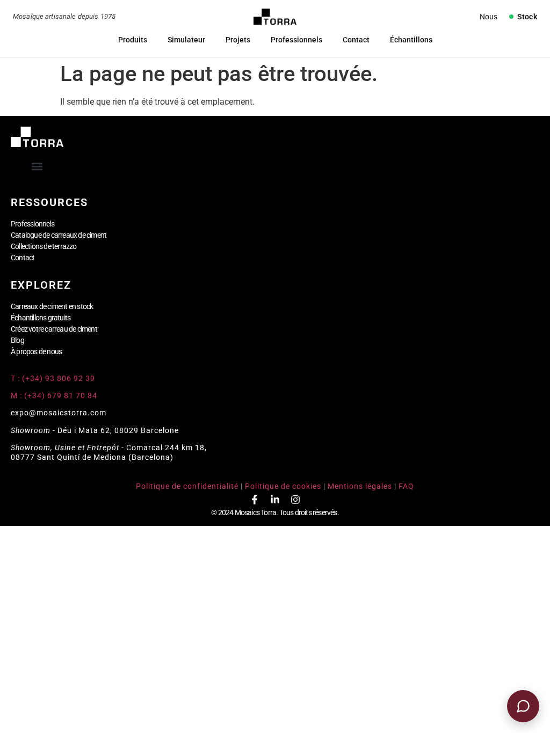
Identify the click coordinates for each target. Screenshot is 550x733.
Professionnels (296, 39)
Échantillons (411, 39)
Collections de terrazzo (44, 246)
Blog (17, 340)
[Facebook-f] (254, 499)
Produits (132, 39)
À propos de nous (36, 351)
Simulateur (186, 39)
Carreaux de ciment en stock (52, 306)
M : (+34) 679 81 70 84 (54, 395)
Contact (356, 39)
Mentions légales (360, 486)
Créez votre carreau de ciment (54, 329)
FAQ (406, 486)
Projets (238, 39)
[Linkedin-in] (275, 499)
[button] (37, 166)
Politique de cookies (283, 486)
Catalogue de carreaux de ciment (58, 235)
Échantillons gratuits (40, 317)
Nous (488, 16)
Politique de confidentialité (187, 486)
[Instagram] (295, 499)
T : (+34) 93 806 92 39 (54, 378)
